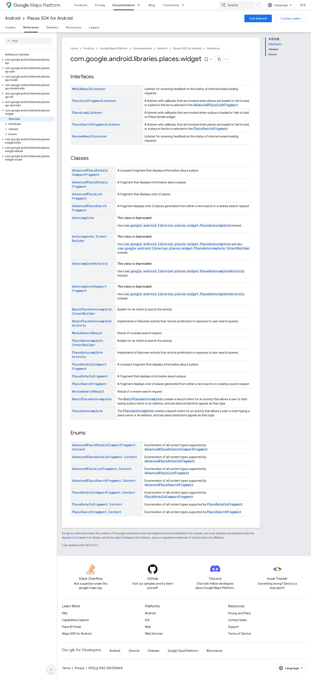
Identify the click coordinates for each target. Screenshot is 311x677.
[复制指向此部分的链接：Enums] (90, 433)
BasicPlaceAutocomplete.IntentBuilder (92, 311)
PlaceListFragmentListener (94, 101)
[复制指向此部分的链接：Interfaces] (98, 77)
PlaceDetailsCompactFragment (168, 497)
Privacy (79, 668)
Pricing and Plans (239, 613)
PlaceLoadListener (87, 113)
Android (12, 18)
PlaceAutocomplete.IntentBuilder (88, 343)
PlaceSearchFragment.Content (96, 512)
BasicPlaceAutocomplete (92, 399)
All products (214, 650)
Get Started (258, 18)
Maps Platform (45, 5)
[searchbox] (28, 40)
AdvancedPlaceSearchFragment (168, 485)
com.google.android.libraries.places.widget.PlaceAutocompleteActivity (183, 271)
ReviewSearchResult (88, 391)
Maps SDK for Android (76, 633)
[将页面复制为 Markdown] (219, 59)
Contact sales (291, 18)
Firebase (153, 650)
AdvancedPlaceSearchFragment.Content (104, 481)
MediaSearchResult (87, 333)
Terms (66, 668)
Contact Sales (237, 620)
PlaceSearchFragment (210, 129)
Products (80, 5)
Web (148, 627)
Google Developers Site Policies (130, 537)
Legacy (94, 27)
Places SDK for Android (50, 18)
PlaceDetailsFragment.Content (97, 504)
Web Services (154, 633)
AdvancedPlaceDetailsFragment (169, 461)
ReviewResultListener (89, 136)
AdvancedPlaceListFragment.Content (101, 469)
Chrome (134, 650)
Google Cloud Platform (183, 650)
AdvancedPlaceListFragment (215, 105)
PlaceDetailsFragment (90, 376)
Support (233, 627)
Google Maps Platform (114, 48)
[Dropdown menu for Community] (184, 5)
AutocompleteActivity (90, 264)
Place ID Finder (71, 627)
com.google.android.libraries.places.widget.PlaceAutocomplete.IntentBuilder (183, 248)
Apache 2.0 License (74, 537)
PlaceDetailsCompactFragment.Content (103, 492)
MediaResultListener (89, 89)
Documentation (124, 5)
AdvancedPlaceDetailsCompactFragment (90, 172)
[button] (27, 61)
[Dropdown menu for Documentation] (140, 5)
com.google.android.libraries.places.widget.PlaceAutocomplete (177, 225)
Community (171, 5)
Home (74, 48)
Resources (73, 27)
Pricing (100, 5)
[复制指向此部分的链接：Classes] (93, 158)
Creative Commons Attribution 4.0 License (176, 533)
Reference (31, 27)
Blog (152, 5)
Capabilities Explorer (75, 620)
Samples (52, 27)
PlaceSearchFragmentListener (96, 124)
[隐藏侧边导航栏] (51, 669)
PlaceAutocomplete (87, 411)
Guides (10, 27)
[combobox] (240, 5)
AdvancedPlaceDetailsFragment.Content (104, 457)
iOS (147, 620)
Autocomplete (83, 218)
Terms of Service (239, 633)
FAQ (64, 613)
